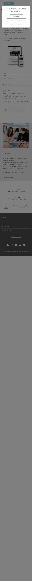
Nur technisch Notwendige (16, 20)
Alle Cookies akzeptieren (16, 24)
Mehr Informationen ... (16, 11)
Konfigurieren (16, 16)
